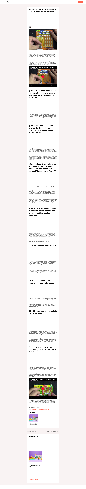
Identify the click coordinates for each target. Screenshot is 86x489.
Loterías (37, 479)
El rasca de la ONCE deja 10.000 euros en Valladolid (40, 409)
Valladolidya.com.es (8, 2)
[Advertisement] (43, 19)
